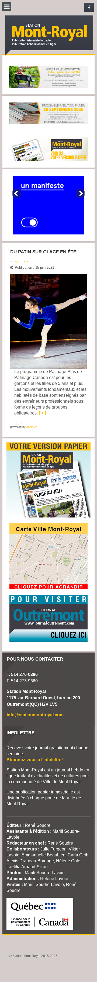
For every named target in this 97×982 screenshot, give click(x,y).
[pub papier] (48, 149)
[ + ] (42, 413)
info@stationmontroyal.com (35, 714)
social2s (31, 426)
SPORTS (22, 262)
